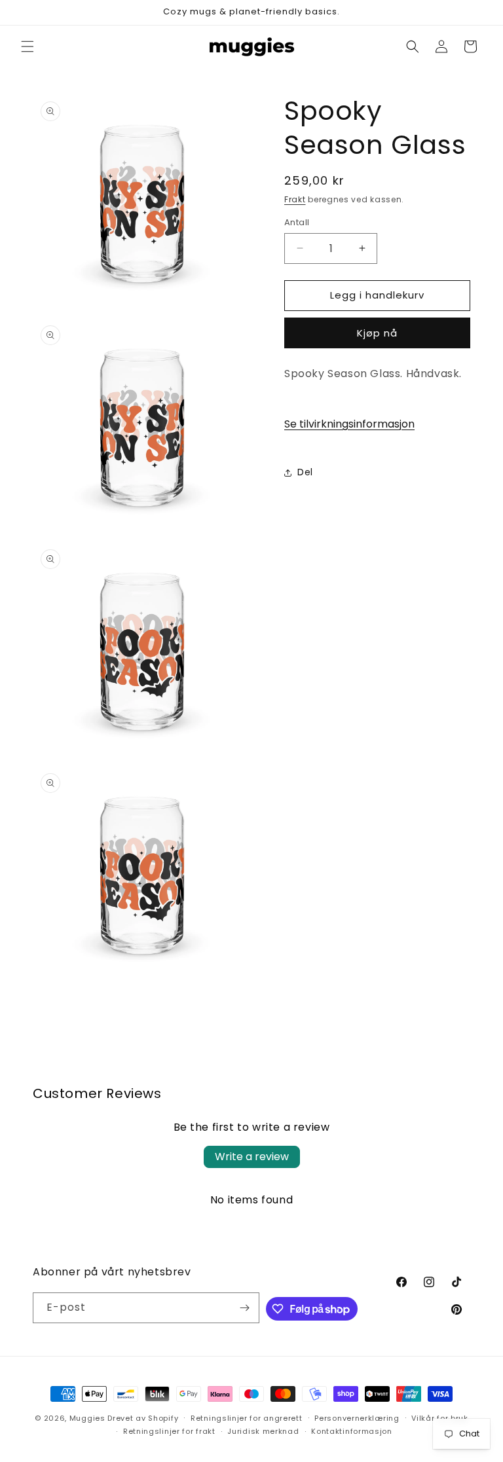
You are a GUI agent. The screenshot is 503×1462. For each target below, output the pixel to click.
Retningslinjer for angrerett (247, 1418)
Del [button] (305, 472)
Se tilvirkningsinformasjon (349, 423)
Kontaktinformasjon (351, 1431)
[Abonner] (244, 1307)
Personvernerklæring (356, 1418)
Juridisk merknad (263, 1431)
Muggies (87, 1418)
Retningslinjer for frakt (169, 1431)
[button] (27, 46)
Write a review (252, 1156)
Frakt (295, 199)
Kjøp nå (377, 333)
